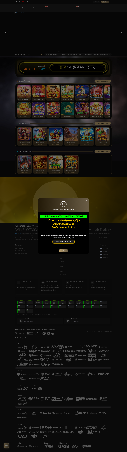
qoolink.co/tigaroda (63, 224)
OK (63, 250)
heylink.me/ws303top (63, 227)
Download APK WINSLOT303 (64, 241)
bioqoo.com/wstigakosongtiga (63, 220)
